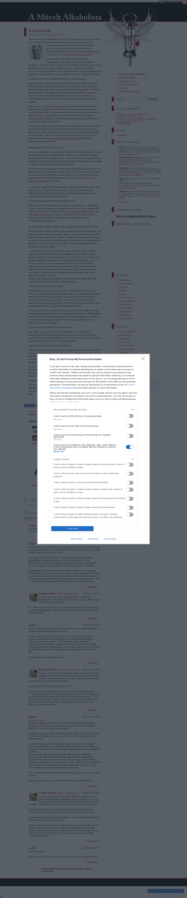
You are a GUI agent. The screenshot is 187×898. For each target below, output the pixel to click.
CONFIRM (72, 529)
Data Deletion (77, 539)
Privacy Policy (110, 539)
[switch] (130, 416)
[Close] (144, 359)
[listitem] (93, 409)
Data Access (93, 539)
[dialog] (93, 449)
